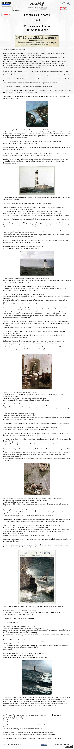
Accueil (68, 4)
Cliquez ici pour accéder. (37, 10)
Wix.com (19, 744)
